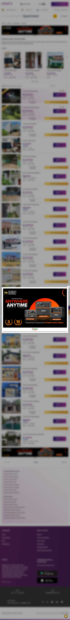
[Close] (68, 287)
